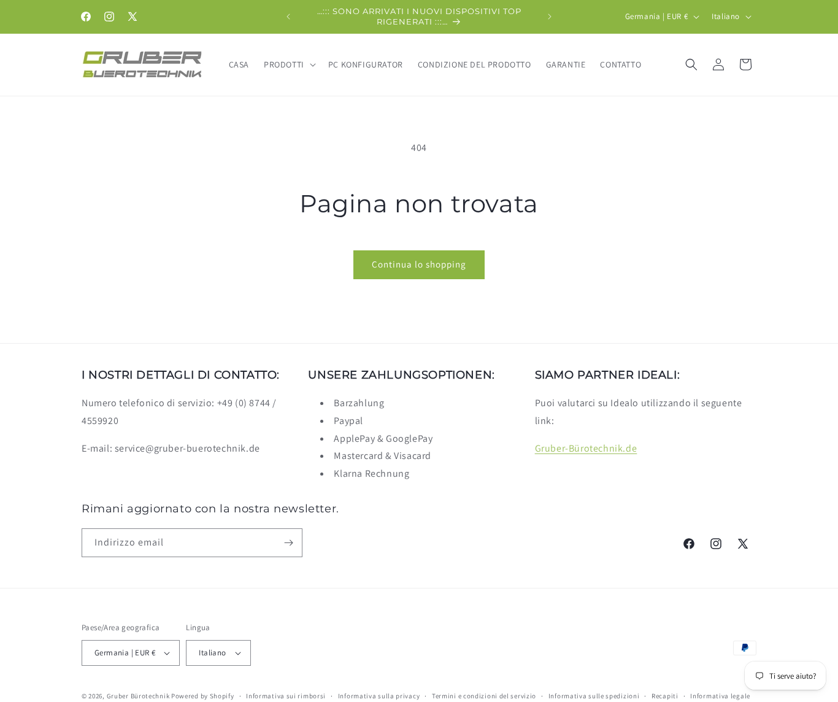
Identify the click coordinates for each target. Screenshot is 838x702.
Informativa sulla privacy (379, 695)
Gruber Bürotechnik (138, 696)
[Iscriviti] (288, 542)
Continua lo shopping (419, 264)
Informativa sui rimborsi (286, 695)
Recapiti (665, 695)
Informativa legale (720, 695)
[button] (288, 64)
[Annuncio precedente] (288, 16)
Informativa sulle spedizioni (594, 695)
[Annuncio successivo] (549, 16)
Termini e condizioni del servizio (484, 695)
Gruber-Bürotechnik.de (586, 448)
